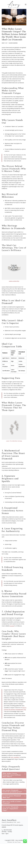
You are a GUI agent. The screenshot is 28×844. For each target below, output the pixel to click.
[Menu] (25, 4)
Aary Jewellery (15, 757)
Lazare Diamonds (13, 43)
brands (12, 626)
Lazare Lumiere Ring (14, 281)
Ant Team (18, 842)
